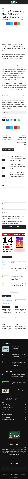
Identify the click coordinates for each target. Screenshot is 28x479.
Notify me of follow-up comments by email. (12, 221)
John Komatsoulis (6, 19)
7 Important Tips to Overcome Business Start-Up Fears (18, 375)
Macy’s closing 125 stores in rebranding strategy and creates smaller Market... (18, 277)
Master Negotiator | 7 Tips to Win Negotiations (18, 355)
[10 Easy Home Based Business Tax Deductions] (5, 349)
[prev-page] (3, 180)
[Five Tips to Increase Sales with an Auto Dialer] (5, 270)
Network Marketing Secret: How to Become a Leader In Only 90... (7, 310)
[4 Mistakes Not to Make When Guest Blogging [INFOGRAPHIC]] (5, 364)
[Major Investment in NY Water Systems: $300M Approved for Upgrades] (5, 174)
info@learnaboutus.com (17, 457)
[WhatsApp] (18, 23)
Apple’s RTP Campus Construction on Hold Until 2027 (17, 166)
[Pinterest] (15, 23)
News (7, 6)
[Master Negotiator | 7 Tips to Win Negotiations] (5, 356)
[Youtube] (24, 468)
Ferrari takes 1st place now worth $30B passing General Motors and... (20, 311)
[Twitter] (11, 23)
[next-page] (5, 180)
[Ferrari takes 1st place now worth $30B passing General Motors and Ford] (21, 303)
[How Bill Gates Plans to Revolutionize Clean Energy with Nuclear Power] (5, 158)
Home (3, 6)
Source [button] (6, 112)
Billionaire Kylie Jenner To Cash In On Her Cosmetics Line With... (18, 285)
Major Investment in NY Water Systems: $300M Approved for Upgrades (17, 174)
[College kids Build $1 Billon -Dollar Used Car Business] (21, 321)
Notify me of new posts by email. (10, 223)
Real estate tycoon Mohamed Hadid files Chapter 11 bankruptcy (7, 139)
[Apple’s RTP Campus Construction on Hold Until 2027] (5, 166)
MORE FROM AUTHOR (8, 152)
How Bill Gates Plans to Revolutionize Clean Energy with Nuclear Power (18, 158)
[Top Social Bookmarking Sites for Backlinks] (5, 384)
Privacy (10, 474)
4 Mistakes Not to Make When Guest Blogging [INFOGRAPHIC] (18, 363)
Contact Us (23, 474)
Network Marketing (5, 307)
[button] (2, 2)
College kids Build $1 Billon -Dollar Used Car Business (20, 328)
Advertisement (16, 474)
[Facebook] (8, 23)
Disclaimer (5, 474)
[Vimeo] (16, 468)
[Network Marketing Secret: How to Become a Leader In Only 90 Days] (7, 303)
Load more (13, 291)
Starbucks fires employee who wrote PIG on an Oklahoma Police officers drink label (21, 141)
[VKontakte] (20, 468)
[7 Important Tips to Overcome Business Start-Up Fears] (5, 376)
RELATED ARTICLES (7, 150)
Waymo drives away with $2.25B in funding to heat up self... (7, 328)
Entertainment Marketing (17, 390)
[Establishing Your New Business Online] (5, 263)
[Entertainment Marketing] (5, 391)
